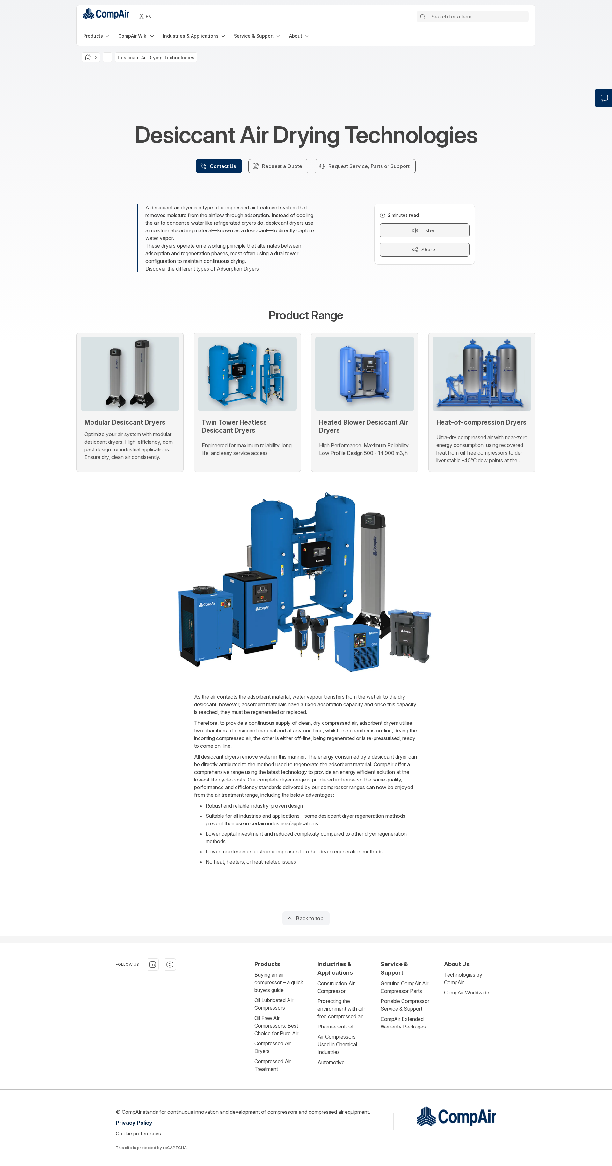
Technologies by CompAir (463, 979)
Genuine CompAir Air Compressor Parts (404, 987)
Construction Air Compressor (336, 987)
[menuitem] (97, 35)
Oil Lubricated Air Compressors (273, 1004)
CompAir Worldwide (466, 992)
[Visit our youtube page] (170, 964)
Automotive (331, 1062)
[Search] (422, 16)
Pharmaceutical (335, 1026)
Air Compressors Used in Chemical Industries (337, 1044)
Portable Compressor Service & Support (405, 1005)
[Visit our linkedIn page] (153, 964)
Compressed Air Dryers (272, 1047)
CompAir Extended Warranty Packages (403, 1023)
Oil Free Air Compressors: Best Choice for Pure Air (276, 1025)
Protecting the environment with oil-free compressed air (341, 1009)
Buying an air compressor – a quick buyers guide (278, 982)
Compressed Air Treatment (272, 1065)
